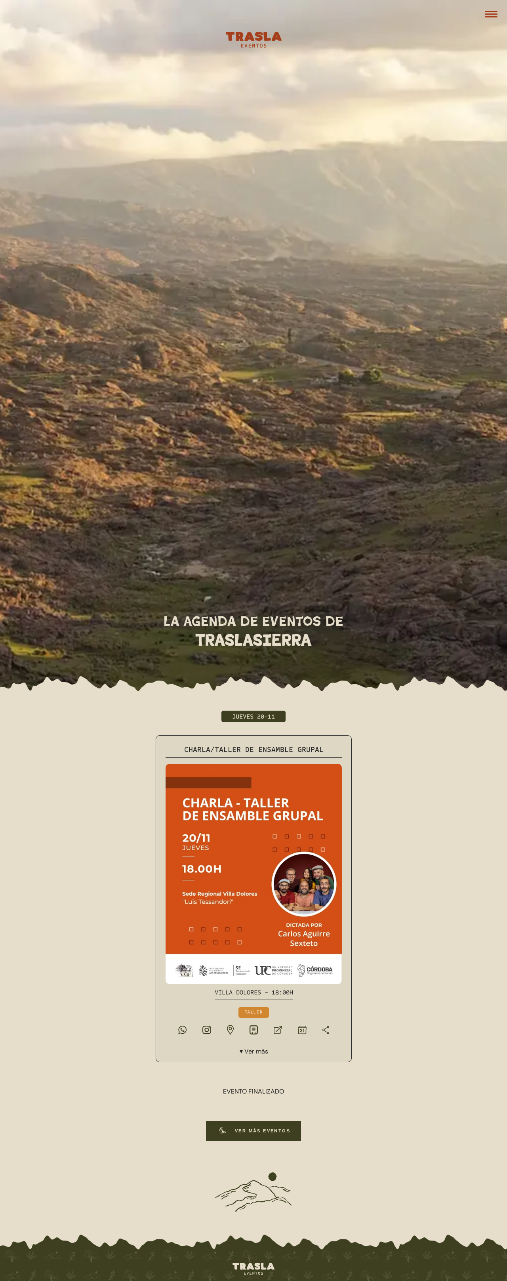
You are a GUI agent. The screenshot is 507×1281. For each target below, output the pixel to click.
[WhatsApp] (182, 1029)
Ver (256, 1051)
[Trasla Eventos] (253, 41)
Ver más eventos (262, 1130)
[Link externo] (278, 1029)
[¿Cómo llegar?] (230, 1029)
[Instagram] (206, 1029)
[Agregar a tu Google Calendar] (301, 1029)
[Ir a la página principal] (253, 1269)
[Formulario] (253, 1029)
